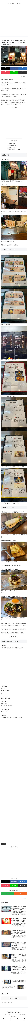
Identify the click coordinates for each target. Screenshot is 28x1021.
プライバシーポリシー (21, 1014)
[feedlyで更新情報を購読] (7, 893)
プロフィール (7, 1014)
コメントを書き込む (14, 998)
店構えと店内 (12, 143)
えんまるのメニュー (13, 145)
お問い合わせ (14, 1016)
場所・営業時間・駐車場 (14, 149)
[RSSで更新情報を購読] (20, 893)
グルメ (4, 843)
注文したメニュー (13, 147)
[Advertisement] (14, 22)
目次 (12, 140)
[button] (22, 72)
